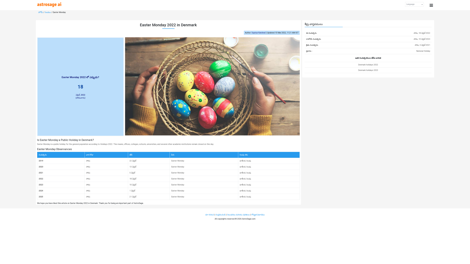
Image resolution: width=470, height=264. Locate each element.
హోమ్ (40, 12)
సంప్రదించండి (221, 215)
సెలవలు (48, 12)
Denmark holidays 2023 (368, 70)
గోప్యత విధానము (258, 215)
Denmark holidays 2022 (368, 65)
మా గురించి (209, 215)
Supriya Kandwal (258, 33)
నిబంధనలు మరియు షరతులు (238, 215)
